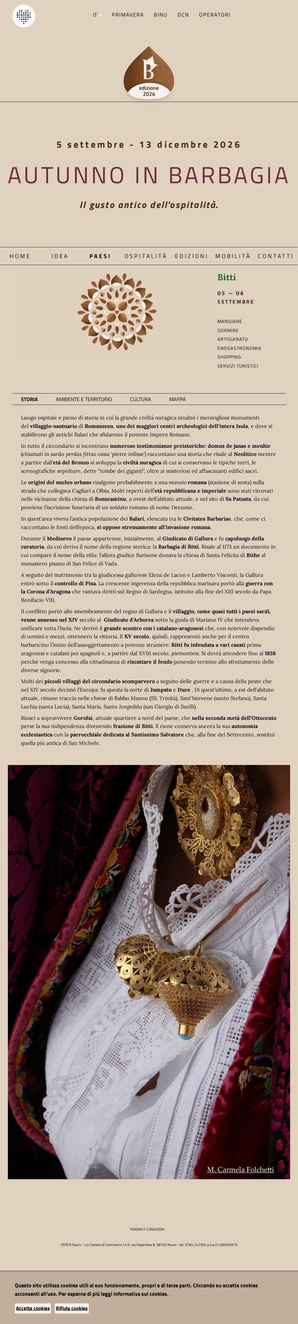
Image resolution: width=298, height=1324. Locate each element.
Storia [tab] (29, 399)
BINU (161, 15)
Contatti (276, 255)
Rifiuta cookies (72, 1308)
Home (20, 255)
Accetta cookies (33, 1308)
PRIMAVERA (128, 15)
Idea (60, 255)
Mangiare (229, 321)
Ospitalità (146, 255)
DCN (183, 15)
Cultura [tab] (140, 399)
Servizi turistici (237, 365)
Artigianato (232, 339)
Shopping (229, 356)
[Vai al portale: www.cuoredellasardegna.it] (24, 16)
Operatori (214, 15)
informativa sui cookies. (140, 1294)
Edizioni (191, 255)
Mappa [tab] (177, 399)
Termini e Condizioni (147, 1229)
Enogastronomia (239, 348)
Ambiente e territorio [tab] (84, 399)
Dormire (228, 330)
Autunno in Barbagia (149, 174)
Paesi (100, 255)
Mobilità (233, 255)
